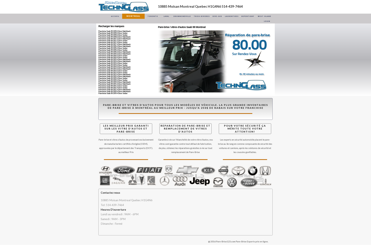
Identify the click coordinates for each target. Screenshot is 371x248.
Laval (166, 16)
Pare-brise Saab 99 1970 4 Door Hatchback (114, 91)
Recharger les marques (111, 26)
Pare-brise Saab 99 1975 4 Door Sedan (112, 57)
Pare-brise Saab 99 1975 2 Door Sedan (112, 56)
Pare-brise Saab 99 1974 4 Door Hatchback (114, 61)
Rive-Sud (217, 16)
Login (267, 21)
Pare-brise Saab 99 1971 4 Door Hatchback (114, 90)
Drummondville (182, 16)
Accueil (115, 16)
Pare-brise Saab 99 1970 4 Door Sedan (112, 93)
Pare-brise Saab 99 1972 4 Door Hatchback (114, 76)
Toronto (153, 16)
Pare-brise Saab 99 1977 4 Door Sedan (112, 42)
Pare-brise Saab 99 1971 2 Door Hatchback (114, 84)
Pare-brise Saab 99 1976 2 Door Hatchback (114, 52)
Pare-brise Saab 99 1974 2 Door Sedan (112, 65)
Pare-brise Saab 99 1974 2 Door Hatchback (114, 67)
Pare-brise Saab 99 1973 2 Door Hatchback (114, 69)
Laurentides (232, 16)
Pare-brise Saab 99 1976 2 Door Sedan (112, 50)
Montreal (133, 16)
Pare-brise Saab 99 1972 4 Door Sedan (112, 78)
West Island (264, 16)
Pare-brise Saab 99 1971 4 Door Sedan (112, 88)
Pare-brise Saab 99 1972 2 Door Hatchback (114, 82)
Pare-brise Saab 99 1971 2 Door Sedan (112, 86)
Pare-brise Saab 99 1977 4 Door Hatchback (114, 44)
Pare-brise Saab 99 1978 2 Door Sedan (112, 35)
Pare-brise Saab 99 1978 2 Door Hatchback (114, 37)
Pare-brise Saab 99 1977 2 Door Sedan (112, 41)
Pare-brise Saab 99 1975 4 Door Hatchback (114, 59)
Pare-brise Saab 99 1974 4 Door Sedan (112, 63)
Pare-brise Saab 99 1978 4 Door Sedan (112, 33)
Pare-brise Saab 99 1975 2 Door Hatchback (114, 54)
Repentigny (247, 16)
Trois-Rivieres (202, 16)
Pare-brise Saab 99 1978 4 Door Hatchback (114, 31)
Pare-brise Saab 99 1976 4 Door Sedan (112, 48)
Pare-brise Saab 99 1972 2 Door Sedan (112, 80)
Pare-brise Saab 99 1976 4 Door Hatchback (114, 46)
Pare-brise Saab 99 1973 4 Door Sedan (112, 73)
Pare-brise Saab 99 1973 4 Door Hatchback (114, 74)
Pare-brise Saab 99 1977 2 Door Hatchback (114, 39)
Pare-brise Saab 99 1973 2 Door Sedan (112, 71)
